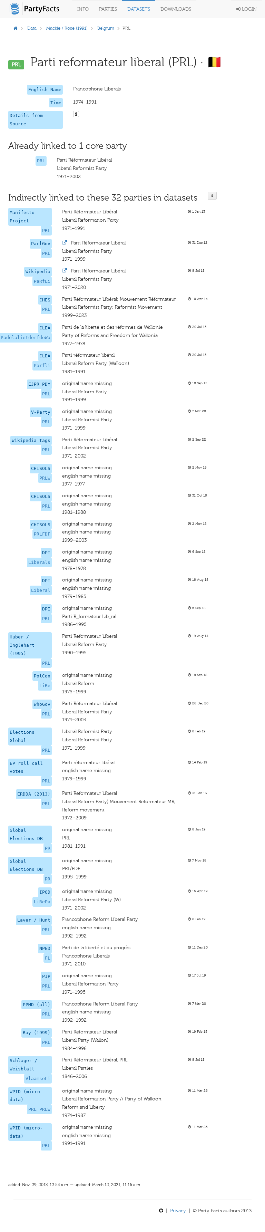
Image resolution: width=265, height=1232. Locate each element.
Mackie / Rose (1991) (67, 28)
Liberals (39, 562)
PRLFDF (42, 534)
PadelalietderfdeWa (25, 337)
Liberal (40, 590)
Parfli (42, 365)
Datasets (138, 9)
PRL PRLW (39, 1109)
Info (83, 9)
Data (32, 28)
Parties (108, 9)
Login (249, 9)
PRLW (44, 478)
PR (47, 848)
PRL (41, 160)
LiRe (44, 685)
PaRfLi (42, 281)
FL (47, 958)
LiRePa (42, 901)
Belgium (105, 28)
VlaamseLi (38, 1078)
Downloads (175, 9)
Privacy (178, 1211)
